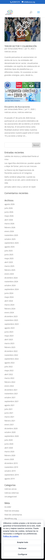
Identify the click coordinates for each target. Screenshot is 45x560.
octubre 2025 (10, 239)
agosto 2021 (9, 405)
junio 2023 (8, 332)
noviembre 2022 (11, 355)
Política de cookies (10, 536)
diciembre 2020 (11, 428)
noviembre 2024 (11, 281)
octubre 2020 (10, 432)
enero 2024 (9, 312)
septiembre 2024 (11, 289)
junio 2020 (8, 444)
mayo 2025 (9, 258)
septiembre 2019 (11, 475)
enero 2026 (9, 231)
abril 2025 (8, 262)
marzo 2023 (9, 343)
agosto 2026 (9, 204)
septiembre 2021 (11, 401)
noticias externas (25, 112)
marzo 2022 (9, 378)
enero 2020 (9, 459)
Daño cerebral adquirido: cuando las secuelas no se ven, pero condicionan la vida (21, 180)
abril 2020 (8, 448)
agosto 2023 (9, 328)
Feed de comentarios (13, 514)
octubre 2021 (10, 397)
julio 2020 (8, 440)
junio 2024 (8, 293)
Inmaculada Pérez (15, 48)
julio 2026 (8, 208)
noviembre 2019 (11, 467)
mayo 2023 (9, 336)
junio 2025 (8, 254)
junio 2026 (8, 212)
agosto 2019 (9, 478)
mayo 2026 (9, 216)
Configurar (22, 554)
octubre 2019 (10, 471)
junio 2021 (8, 413)
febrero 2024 (9, 308)
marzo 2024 (9, 305)
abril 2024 (8, 301)
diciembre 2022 (11, 351)
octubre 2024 (10, 285)
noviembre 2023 (11, 320)
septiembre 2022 (11, 359)
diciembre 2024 (11, 278)
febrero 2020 (9, 455)
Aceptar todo (22, 542)
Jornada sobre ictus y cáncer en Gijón (20, 187)
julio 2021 (8, 409)
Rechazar (22, 548)
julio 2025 (8, 250)
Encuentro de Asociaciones (17, 106)
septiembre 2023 (11, 324)
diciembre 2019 (11, 463)
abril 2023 (8, 339)
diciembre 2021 (11, 390)
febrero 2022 (9, 382)
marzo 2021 (9, 417)
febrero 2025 (9, 270)
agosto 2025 (9, 247)
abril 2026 (8, 220)
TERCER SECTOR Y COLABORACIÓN (20, 46)
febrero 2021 (9, 420)
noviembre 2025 (11, 235)
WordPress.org (10, 518)
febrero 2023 (9, 347)
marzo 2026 (9, 223)
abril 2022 (8, 374)
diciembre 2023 (11, 316)
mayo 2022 (9, 370)
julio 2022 (8, 366)
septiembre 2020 (11, 436)
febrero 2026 (9, 227)
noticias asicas (10, 51)
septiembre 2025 (11, 243)
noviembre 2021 (11, 393)
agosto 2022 (9, 362)
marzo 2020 (9, 451)
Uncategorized (10, 496)
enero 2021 (9, 424)
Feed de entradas (11, 511)
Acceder (7, 507)
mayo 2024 (9, 297)
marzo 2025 (9, 266)
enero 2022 (9, 386)
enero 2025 (9, 274)
